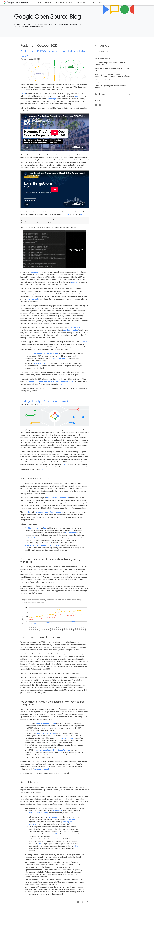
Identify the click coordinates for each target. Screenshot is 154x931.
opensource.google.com (15, 2)
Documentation (81, 2)
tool (44, 528)
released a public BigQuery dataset (49, 512)
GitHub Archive (54, 817)
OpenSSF (23, 491)
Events (39, 2)
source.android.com (61, 358)
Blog (100, 2)
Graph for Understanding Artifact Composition (42, 545)
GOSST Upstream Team (37, 538)
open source (79, 96)
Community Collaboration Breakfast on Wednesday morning (51, 382)
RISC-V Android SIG (41, 363)
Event (41, 844)
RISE (36, 308)
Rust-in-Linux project (75, 503)
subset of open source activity (36, 813)
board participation (70, 330)
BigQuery (71, 819)
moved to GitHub (53, 834)
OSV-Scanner (33, 528)
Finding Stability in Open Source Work (44, 401)
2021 (65, 464)
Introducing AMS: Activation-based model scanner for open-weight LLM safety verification (112, 75)
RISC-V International (77, 328)
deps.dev (27, 512)
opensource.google (42, 769)
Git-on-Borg (57, 811)
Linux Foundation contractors (57, 498)
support (83, 214)
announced (33, 299)
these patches (35, 272)
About (93, 2)
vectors (74, 282)
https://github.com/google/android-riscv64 (41, 354)
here (60, 384)
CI (33, 291)
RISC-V (23, 94)
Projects (48, 2)
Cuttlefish (65, 214)
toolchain (83, 342)
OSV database (70, 533)
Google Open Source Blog (47, 16)
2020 (42, 469)
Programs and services (63, 2)
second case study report (64, 738)
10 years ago (51, 99)
